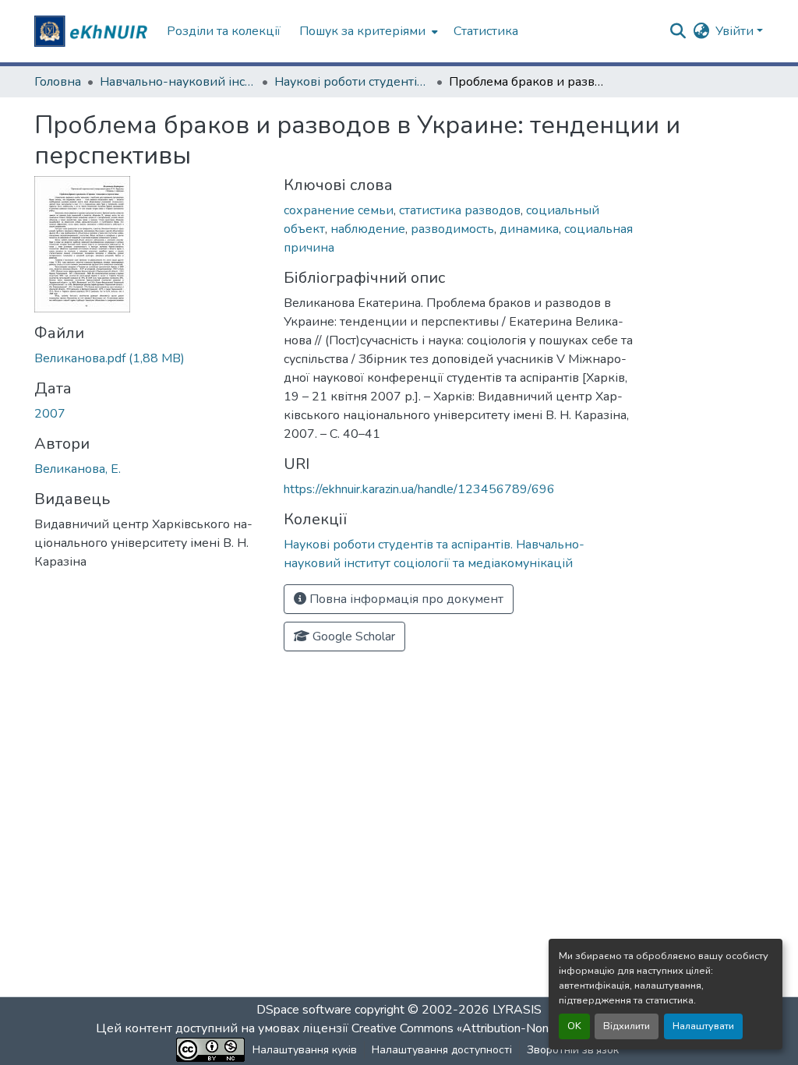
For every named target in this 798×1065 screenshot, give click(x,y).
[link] (149, 358)
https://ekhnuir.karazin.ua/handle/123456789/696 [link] (419, 489)
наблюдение (367, 229)
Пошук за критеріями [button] (362, 31)
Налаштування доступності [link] (442, 1049)
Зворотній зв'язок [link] (573, 1049)
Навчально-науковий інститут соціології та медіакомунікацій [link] (178, 81)
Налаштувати (703, 1026)
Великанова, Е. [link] (77, 469)
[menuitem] (367, 31)
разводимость (452, 229)
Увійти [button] (736, 31)
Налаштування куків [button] (304, 1049)
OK (574, 1026)
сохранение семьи (339, 210)
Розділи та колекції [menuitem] (224, 31)
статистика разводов (460, 210)
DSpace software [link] (303, 1009)
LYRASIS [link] (517, 1009)
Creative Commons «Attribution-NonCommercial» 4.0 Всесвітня (525, 1028)
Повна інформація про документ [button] (404, 599)
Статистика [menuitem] (486, 31)
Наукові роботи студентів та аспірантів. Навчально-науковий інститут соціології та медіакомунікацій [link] (352, 81)
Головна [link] (57, 81)
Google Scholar (352, 636)
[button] (92, 31)
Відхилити (626, 1026)
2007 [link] (49, 413)
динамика (529, 229)
